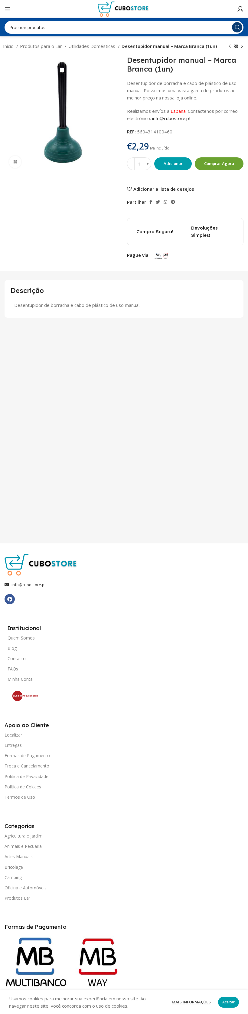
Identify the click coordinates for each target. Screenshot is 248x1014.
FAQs (13, 669)
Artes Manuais (19, 856)
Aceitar (228, 1002)
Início (9, 46)
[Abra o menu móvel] (8, 9)
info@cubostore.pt (171, 118)
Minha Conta (20, 679)
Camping (13, 877)
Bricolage (14, 867)
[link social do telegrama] (173, 202)
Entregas (13, 745)
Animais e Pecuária (23, 846)
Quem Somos (21, 638)
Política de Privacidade (26, 776)
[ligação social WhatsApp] (165, 202)
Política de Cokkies (23, 787)
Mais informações (191, 1002)
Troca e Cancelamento (27, 766)
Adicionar (173, 163)
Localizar (13, 735)
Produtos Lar (17, 898)
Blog (12, 648)
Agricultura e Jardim (24, 836)
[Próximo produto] (242, 47)
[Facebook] (10, 599)
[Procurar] (237, 27)
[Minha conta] (240, 9)
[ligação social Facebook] (151, 202)
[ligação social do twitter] (158, 202)
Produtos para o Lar (41, 46)
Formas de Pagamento (27, 755)
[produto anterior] (230, 47)
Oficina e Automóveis (26, 888)
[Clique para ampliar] (15, 162)
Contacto (17, 658)
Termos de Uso (20, 797)
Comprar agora (219, 163)
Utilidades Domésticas (92, 46)
